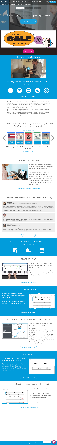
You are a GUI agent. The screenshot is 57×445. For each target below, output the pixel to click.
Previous (4, 138)
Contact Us (38, 1)
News (29, 1)
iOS (8, 4)
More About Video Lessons (28, 312)
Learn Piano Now (28, 21)
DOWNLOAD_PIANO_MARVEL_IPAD (28, 443)
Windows (18, 4)
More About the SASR (28, 347)
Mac (23, 4)
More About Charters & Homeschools (28, 188)
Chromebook (28, 4)
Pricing (33, 1)
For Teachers (28, 8)
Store (25, 1)
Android (13, 4)
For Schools (37, 8)
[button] (43, 1)
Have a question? (47, 441)
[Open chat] (54, 442)
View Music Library (28, 151)
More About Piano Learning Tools (28, 407)
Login (47, 1)
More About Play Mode (28, 377)
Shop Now (28, 51)
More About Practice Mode (28, 282)
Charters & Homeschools (18, 1)
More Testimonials (28, 235)
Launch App (52, 1)
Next (52, 138)
